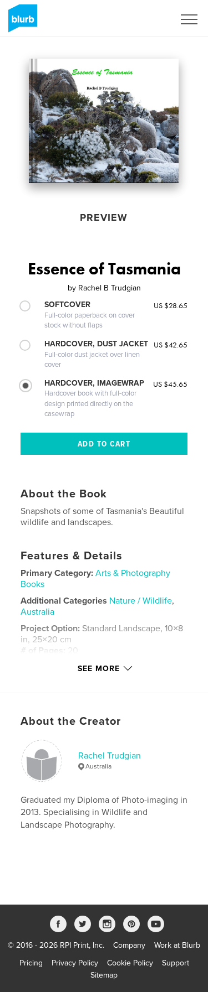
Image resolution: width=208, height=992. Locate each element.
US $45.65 (170, 384)
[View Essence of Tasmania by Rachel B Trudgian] (104, 121)
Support (175, 963)
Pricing (31, 963)
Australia (37, 611)
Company (129, 945)
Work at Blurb (177, 945)
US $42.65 (170, 345)
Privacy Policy (75, 963)
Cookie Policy (130, 963)
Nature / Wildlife (140, 600)
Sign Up (146, 19)
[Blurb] (21, 22)
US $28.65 (170, 305)
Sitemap (104, 975)
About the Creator (71, 721)
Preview (104, 217)
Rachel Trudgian (109, 755)
